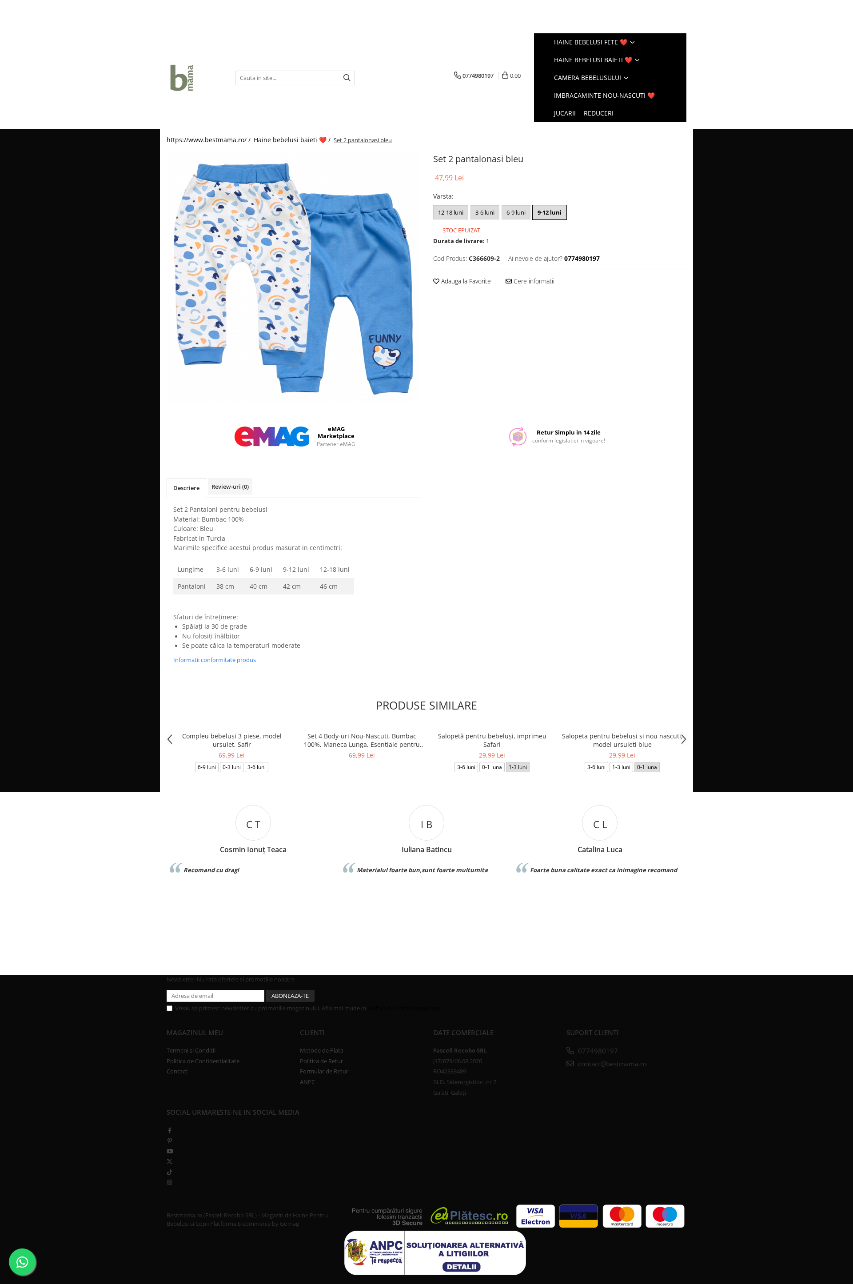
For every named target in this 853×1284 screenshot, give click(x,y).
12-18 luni (450, 212)
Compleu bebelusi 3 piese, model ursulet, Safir (232, 740)
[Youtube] (169, 1151)
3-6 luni (484, 212)
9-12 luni (550, 212)
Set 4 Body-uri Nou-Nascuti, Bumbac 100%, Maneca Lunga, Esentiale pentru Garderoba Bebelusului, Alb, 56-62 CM (362, 740)
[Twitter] (169, 1161)
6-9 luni (516, 212)
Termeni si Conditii (191, 1050)
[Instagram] (169, 1182)
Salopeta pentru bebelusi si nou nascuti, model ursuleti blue (622, 740)
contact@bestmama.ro (611, 1063)
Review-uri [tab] (230, 486)
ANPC (307, 1082)
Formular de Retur (324, 1071)
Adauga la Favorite (465, 281)
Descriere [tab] (186, 488)
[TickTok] (169, 1172)
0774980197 (597, 1050)
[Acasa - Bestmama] (194, 77)
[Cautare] (347, 78)
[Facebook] (169, 1130)
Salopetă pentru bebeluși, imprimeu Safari (492, 740)
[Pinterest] (169, 1140)
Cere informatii (533, 281)
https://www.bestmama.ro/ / (209, 140)
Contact (177, 1071)
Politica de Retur (321, 1061)
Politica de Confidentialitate (403, 1008)
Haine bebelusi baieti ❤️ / (293, 140)
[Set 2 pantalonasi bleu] (293, 277)
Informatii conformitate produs (214, 660)
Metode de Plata (321, 1050)
